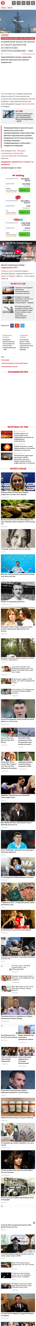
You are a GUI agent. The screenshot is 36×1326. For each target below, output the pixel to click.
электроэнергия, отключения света (15, 363)
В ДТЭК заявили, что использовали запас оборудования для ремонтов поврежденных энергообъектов (23, 437)
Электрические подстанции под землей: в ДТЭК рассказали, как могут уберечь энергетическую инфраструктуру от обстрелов (24, 459)
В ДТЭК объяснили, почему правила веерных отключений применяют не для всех (24, 448)
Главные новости (8, 271)
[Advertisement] (18, 204)
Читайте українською (28, 53)
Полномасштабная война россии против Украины (18, 38)
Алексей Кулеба (27, 104)
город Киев (5, 360)
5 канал (32, 31)
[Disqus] (18, 401)
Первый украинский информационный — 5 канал (3, 3)
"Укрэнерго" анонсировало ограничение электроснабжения (13, 153)
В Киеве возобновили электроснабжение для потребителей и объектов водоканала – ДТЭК (24, 117)
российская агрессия (9, 366)
